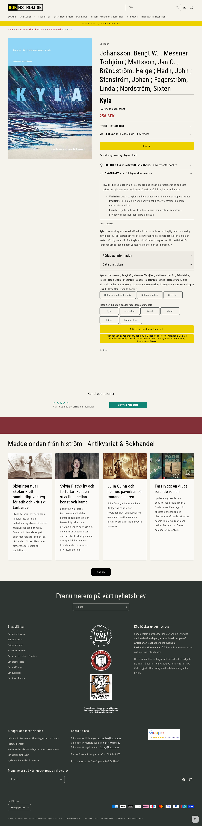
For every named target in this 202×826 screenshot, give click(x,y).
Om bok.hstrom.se (17, 634)
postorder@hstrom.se (109, 738)
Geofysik (173, 295)
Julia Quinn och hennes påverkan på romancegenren (124, 491)
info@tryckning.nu (110, 742)
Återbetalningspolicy (73, 818)
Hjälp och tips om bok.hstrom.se (23, 760)
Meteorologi (130, 320)
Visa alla (101, 572)
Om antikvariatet (16, 662)
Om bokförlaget (15, 667)
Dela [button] (105, 350)
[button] (27, 16)
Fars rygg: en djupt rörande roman (171, 489)
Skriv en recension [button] (128, 404)
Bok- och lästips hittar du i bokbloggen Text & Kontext (33, 738)
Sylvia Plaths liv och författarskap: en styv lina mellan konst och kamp (77, 494)
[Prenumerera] (125, 607)
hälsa (109, 320)
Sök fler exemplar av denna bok (147, 329)
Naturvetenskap (149, 295)
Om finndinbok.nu (16, 678)
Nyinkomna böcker (17, 650)
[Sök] (177, 7)
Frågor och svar (15, 645)
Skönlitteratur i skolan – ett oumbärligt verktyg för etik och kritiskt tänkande (29, 497)
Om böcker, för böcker (18, 755)
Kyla (109, 311)
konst (150, 311)
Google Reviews (111, 24)
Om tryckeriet (14, 673)
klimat (170, 311)
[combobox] (153, 7)
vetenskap (129, 311)
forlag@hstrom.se (109, 747)
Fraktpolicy (120, 818)
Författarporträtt (16, 744)
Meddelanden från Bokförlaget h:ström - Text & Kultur (33, 749)
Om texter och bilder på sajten (22, 656)
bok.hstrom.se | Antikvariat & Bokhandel (30, 819)
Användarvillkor (107, 818)
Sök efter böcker (16, 639)
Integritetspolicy (91, 818)
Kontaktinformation (135, 818)
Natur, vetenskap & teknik (117, 295)
